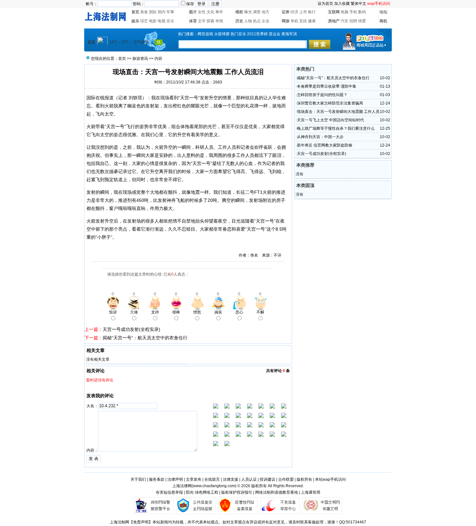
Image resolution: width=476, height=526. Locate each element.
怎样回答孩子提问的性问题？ (322, 95)
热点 (257, 21)
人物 (248, 21)
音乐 (170, 21)
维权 (239, 12)
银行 (312, 12)
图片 (193, 12)
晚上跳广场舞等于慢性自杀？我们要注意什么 (336, 128)
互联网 (334, 12)
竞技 (303, 21)
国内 (161, 12)
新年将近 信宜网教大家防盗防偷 (324, 145)
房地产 (334, 21)
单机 (294, 21)
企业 (265, 21)
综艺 (144, 21)
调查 (257, 12)
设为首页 (325, 3)
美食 (144, 12)
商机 (383, 21)
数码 (362, 12)
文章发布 (193, 479)
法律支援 (230, 479)
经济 (294, 12)
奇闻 (219, 21)
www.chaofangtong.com (214, 486)
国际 (153, 12)
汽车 (344, 21)
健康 (312, 21)
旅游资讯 (140, 58)
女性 (202, 12)
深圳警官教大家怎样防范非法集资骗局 (330, 103)
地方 (265, 12)
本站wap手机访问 (330, 479)
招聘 (353, 21)
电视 (161, 21)
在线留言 (212, 479)
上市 (303, 12)
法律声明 (175, 479)
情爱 (362, 21)
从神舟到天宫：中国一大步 (320, 137)
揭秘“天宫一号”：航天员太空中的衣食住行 (145, 337)
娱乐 (135, 21)
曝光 (248, 12)
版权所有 (304, 479)
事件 (219, 12)
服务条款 (156, 479)
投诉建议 (267, 479)
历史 (239, 21)
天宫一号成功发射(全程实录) (131, 329)
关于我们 (138, 479)
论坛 (383, 12)
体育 (193, 21)
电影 (153, 21)
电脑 (344, 12)
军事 (170, 12)
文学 (202, 21)
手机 (353, 12)
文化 (210, 12)
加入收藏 (342, 3)
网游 (285, 21)
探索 (210, 21)
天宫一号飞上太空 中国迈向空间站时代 (330, 120)
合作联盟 (286, 479)
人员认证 (249, 479)
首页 (135, 12)
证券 (285, 12)
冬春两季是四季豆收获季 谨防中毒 (326, 86)
